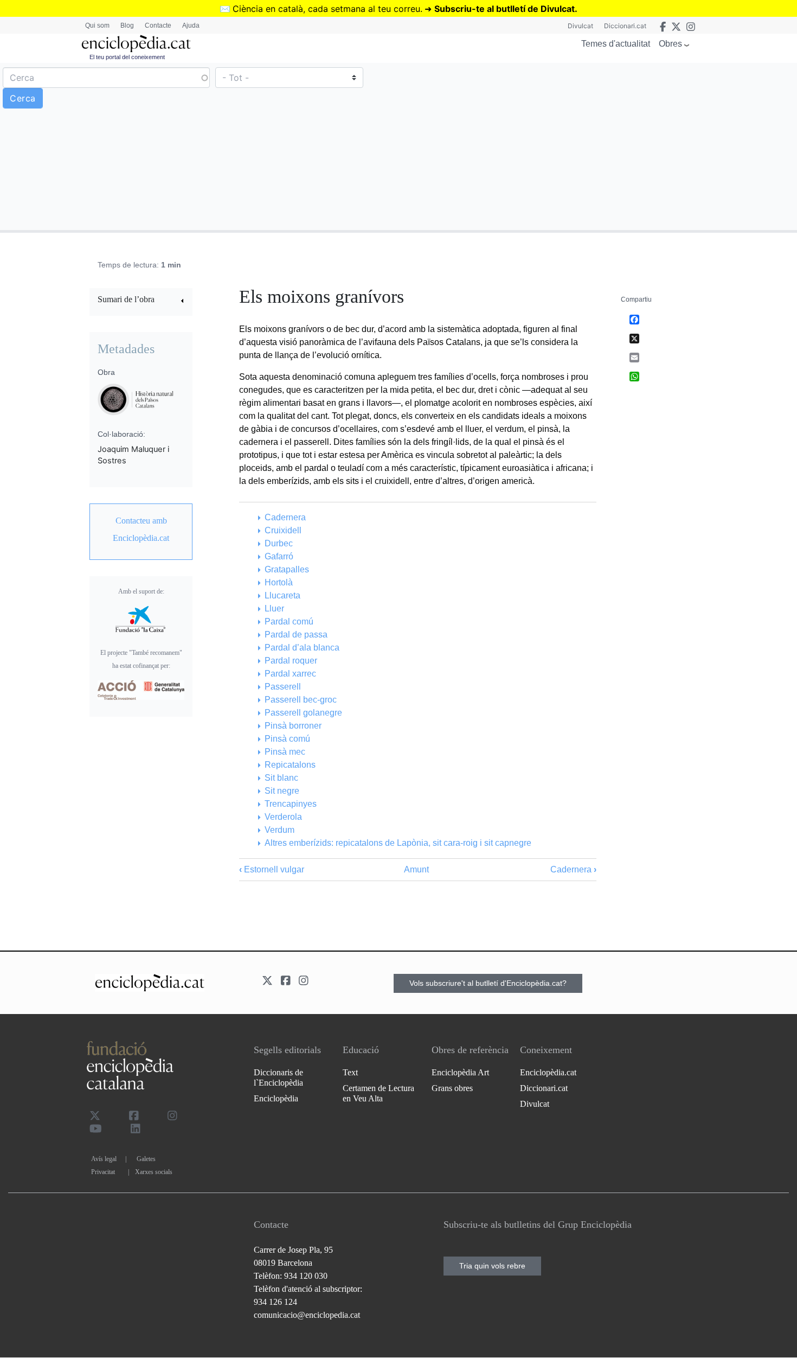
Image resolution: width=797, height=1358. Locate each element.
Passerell (282, 686)
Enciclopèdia (276, 1098)
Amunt (416, 869)
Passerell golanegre (303, 712)
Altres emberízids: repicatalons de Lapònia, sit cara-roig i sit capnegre (398, 842)
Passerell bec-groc (300, 699)
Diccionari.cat (625, 26)
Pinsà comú (287, 738)
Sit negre (282, 790)
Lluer (274, 608)
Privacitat (103, 1172)
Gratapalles (286, 569)
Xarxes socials (153, 1172)
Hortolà (278, 582)
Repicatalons (290, 764)
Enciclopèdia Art (460, 1072)
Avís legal (104, 1159)
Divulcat (580, 26)
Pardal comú (289, 621)
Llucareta (282, 595)
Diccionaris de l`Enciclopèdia (278, 1077)
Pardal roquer (291, 660)
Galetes (146, 1159)
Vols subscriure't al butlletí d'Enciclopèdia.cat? (488, 983)
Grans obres (452, 1088)
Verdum (279, 829)
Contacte (158, 25)
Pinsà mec (285, 751)
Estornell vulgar (271, 869)
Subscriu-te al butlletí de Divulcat (504, 8)
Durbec (278, 543)
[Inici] (136, 44)
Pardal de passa (296, 634)
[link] (141, 301)
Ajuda (191, 25)
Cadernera (285, 517)
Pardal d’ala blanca (302, 647)
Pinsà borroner (293, 725)
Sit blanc (281, 777)
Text (350, 1072)
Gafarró (279, 556)
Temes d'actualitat (615, 43)
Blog (127, 25)
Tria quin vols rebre (492, 1265)
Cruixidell (283, 530)
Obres (670, 43)
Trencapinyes (290, 803)
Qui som (97, 25)
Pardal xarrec (290, 673)
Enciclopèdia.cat (548, 1072)
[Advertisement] (596, 146)
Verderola (283, 816)
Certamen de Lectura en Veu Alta (378, 1093)
